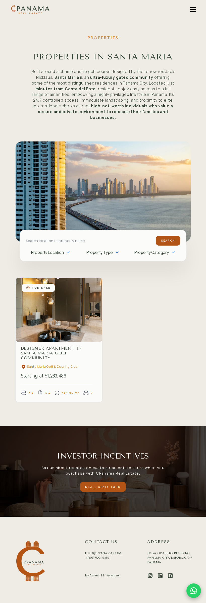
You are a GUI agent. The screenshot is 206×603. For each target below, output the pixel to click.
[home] (30, 9)
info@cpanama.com (103, 553)
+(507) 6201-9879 (97, 557)
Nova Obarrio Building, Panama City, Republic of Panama (169, 557)
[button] (192, 10)
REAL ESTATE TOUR (103, 487)
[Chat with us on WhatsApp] (193, 590)
